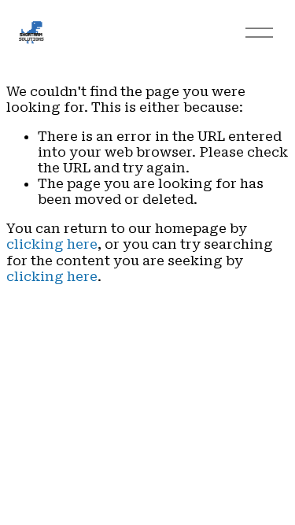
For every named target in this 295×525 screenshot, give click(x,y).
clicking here (52, 244)
